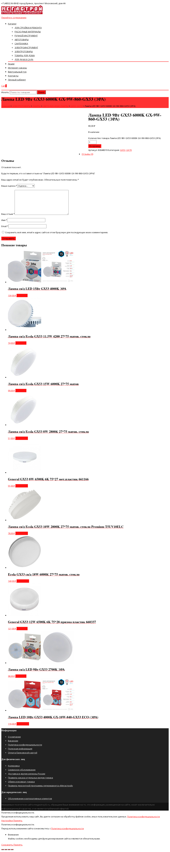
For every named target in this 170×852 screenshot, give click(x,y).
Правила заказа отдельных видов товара (30, 777)
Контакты (13, 75)
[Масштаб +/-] (12, 849)
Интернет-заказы (17, 67)
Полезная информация (20, 748)
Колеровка (14, 765)
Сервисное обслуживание (22, 769)
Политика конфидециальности (143, 816)
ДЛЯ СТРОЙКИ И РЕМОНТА (28, 27)
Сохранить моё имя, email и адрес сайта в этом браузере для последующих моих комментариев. (56, 232)
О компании (14, 736)
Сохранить (7, 844)
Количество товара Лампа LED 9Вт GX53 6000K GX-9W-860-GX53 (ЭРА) (124, 138)
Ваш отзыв (8, 214)
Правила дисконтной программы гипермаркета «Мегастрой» (40, 785)
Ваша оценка (9, 185)
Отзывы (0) (87, 154)
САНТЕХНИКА (21, 43)
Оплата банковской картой (22, 752)
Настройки (7, 820)
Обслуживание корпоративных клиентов (30, 798)
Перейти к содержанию (13, 17)
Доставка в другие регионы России (26, 773)
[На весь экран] (9, 849)
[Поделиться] (5, 849)
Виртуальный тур (17, 71)
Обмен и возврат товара (21, 781)
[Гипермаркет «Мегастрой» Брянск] (22, 13)
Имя (4, 220)
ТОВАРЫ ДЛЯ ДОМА (25, 55)
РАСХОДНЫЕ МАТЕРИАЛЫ (28, 31)
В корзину (94, 146)
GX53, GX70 (126, 150)
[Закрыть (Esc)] (2, 849)
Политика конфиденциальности (25, 744)
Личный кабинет (17, 79)
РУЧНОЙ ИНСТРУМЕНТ (26, 35)
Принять (17, 820)
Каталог (12, 23)
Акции (11, 63)
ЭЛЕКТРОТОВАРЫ (24, 51)
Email (4, 226)
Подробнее (22, 438)
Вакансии (13, 740)
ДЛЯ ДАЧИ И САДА (24, 59)
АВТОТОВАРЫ (22, 39)
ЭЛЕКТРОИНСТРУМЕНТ (26, 47)
